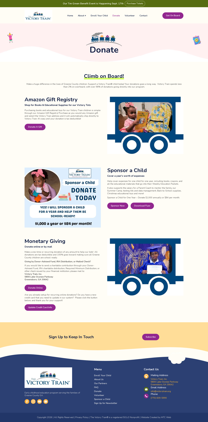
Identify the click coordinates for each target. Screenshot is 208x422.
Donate (116, 15)
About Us (99, 379)
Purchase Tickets (135, 3)
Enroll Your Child (99, 15)
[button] (82, 15)
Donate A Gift (35, 126)
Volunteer (130, 15)
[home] (38, 16)
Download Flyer (142, 205)
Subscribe (151, 336)
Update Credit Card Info (40, 307)
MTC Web (166, 417)
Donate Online (35, 287)
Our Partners (100, 383)
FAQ (96, 387)
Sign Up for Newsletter (105, 403)
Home (70, 15)
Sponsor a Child (102, 399)
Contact (143, 15)
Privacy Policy (81, 417)
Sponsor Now (118, 205)
